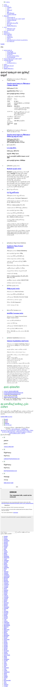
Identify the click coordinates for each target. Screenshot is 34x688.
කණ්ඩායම (10, 37)
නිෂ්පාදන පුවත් (11, 28)
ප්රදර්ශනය (7, 32)
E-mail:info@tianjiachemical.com (12, 394)
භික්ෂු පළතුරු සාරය (13, 288)
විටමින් (9, 61)
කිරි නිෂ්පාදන (10, 13)
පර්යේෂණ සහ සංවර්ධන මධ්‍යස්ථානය (17, 40)
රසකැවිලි (9, 10)
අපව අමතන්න (8, 34)
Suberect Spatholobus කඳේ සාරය (18, 341)
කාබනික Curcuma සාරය (15, 313)
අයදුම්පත (6, 6)
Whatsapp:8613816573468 (10, 397)
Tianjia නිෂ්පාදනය (12, 25)
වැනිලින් (22, 433)
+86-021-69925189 (9, 446)
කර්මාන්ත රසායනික (12, 23)
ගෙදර (5, 4)
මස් (8, 11)
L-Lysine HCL (11, 148)
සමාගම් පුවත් (10, 30)
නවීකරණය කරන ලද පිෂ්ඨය (24, 431)
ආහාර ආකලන (11, 17)
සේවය (9, 38)
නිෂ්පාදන (6, 16)
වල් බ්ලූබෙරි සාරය (13, 192)
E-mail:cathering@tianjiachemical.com (13, 392)
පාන (8, 8)
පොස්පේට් (10, 54)
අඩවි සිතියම (24, 429)
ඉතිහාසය (9, 35)
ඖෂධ (8, 21)
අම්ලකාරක (10, 51)
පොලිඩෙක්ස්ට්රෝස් (14, 433)
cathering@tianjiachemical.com (11, 458)
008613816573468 (8, 482)
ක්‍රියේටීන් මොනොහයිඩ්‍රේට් (8, 430)
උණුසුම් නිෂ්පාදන (15, 429)
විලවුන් (9, 24)
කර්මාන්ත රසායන (9, 65)
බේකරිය (9, 7)
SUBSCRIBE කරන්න (6, 416)
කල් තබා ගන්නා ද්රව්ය (13, 55)
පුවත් (5, 27)
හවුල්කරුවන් (10, 41)
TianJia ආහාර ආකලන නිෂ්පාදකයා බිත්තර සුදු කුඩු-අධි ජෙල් (18, 135)
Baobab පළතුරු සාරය (14, 168)
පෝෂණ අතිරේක (11, 14)
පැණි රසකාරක (11, 57)
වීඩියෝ (6, 31)
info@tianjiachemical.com (10, 470)
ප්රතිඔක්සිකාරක (11, 53)
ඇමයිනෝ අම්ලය (11, 63)
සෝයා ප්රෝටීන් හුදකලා (23, 430)
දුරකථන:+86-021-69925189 (11, 391)
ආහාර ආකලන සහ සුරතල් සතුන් (16, 18)
